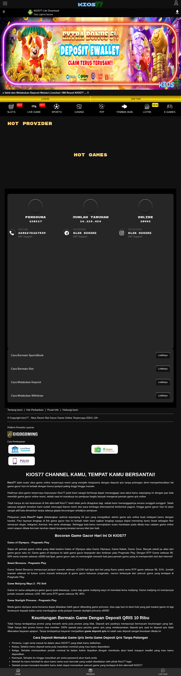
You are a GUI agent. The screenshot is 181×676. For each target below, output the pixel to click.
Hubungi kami (70, 409)
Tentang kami (14, 409)
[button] (162, 672)
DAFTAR (136, 98)
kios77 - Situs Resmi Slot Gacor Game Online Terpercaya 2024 (56, 417)
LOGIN (45, 98)
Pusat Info (53, 409)
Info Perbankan (34, 409)
